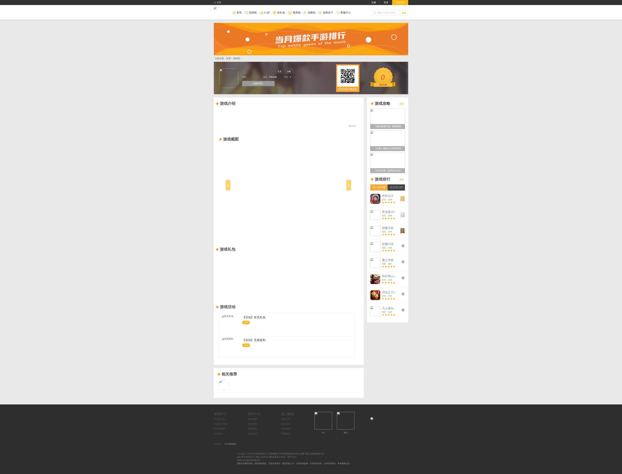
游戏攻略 (252, 419)
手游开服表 (219, 429)
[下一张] (333, 189)
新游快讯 (252, 433)
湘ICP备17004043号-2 (246, 457)
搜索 (404, 12)
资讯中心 (254, 414)
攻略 (289, 71)
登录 (386, 2)
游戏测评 (252, 429)
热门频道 (287, 414)
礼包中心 (218, 433)
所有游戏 (400, 2)
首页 (219, 2)
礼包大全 (285, 424)
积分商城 (285, 429)
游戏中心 (220, 414)
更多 (401, 104)
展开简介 (352, 126)
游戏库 (236, 58)
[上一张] (243, 189)
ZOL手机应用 (230, 444)
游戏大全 (285, 419)
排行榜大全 (219, 419)
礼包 (280, 71)
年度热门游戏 (220, 424)
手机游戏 (273, 77)
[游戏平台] (215, 8)
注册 (373, 2)
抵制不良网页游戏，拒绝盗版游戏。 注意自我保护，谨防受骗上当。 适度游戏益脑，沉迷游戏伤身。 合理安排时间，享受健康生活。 (294, 463)
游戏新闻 (252, 424)
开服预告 (285, 433)
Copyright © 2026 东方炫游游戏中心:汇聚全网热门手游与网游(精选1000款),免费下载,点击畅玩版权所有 (280, 454)
